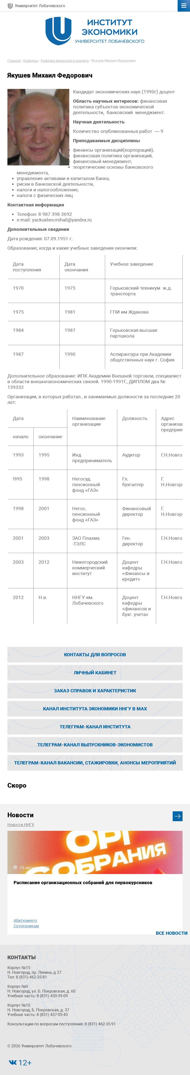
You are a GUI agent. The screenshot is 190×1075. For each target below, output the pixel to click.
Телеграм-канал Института (95, 727)
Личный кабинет (95, 673)
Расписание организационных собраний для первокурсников (83, 882)
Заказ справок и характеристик (95, 691)
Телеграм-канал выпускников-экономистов (95, 745)
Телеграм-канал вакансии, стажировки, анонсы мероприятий (95, 763)
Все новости (172, 933)
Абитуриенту (25, 920)
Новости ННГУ (20, 824)
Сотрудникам (26, 926)
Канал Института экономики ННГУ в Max (95, 709)
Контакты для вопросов (95, 654)
